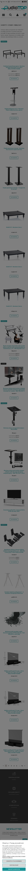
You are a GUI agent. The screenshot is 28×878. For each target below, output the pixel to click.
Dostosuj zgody (14, 865)
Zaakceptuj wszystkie (14, 869)
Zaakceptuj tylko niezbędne (14, 861)
